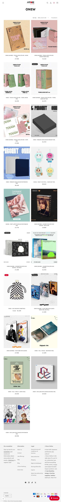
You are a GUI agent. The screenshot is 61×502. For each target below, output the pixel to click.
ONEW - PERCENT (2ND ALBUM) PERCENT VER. (44, 139)
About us (19, 449)
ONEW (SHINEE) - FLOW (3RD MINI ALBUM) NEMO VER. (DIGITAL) (44, 309)
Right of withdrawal (36, 463)
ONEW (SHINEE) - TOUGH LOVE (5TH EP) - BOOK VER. (17, 56)
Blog (18, 463)
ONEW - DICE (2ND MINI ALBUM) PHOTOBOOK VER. (17, 433)
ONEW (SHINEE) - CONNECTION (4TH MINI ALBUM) (44, 267)
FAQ (18, 459)
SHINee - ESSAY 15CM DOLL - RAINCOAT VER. (44, 182)
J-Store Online (10, 501)
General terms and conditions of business (35, 451)
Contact (19, 453)
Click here (11, 460)
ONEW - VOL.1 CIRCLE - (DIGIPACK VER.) (44, 350)
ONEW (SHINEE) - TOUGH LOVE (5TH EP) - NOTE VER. (17, 140)
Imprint (33, 470)
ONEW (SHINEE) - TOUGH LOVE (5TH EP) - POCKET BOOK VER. (44, 56)
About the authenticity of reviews (37, 474)
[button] (3, 2)
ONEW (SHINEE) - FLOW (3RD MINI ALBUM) (17, 350)
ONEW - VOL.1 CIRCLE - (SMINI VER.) (16, 391)
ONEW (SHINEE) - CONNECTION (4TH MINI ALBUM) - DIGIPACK (17, 267)
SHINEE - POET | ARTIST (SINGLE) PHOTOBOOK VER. (17, 225)
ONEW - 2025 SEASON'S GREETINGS (16, 308)
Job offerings (20, 456)
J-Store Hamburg (21, 466)
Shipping (33, 459)
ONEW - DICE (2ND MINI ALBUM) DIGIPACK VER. (44, 391)
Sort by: (34, 17)
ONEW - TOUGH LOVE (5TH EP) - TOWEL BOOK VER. (17, 98)
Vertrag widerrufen (36, 466)
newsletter (7, 451)
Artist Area (20, 469)
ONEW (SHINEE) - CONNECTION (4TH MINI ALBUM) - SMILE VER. (44, 225)
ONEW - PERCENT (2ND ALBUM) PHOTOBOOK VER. (17, 182)
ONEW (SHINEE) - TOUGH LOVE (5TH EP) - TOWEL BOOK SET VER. (44, 98)
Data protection (35, 456)
